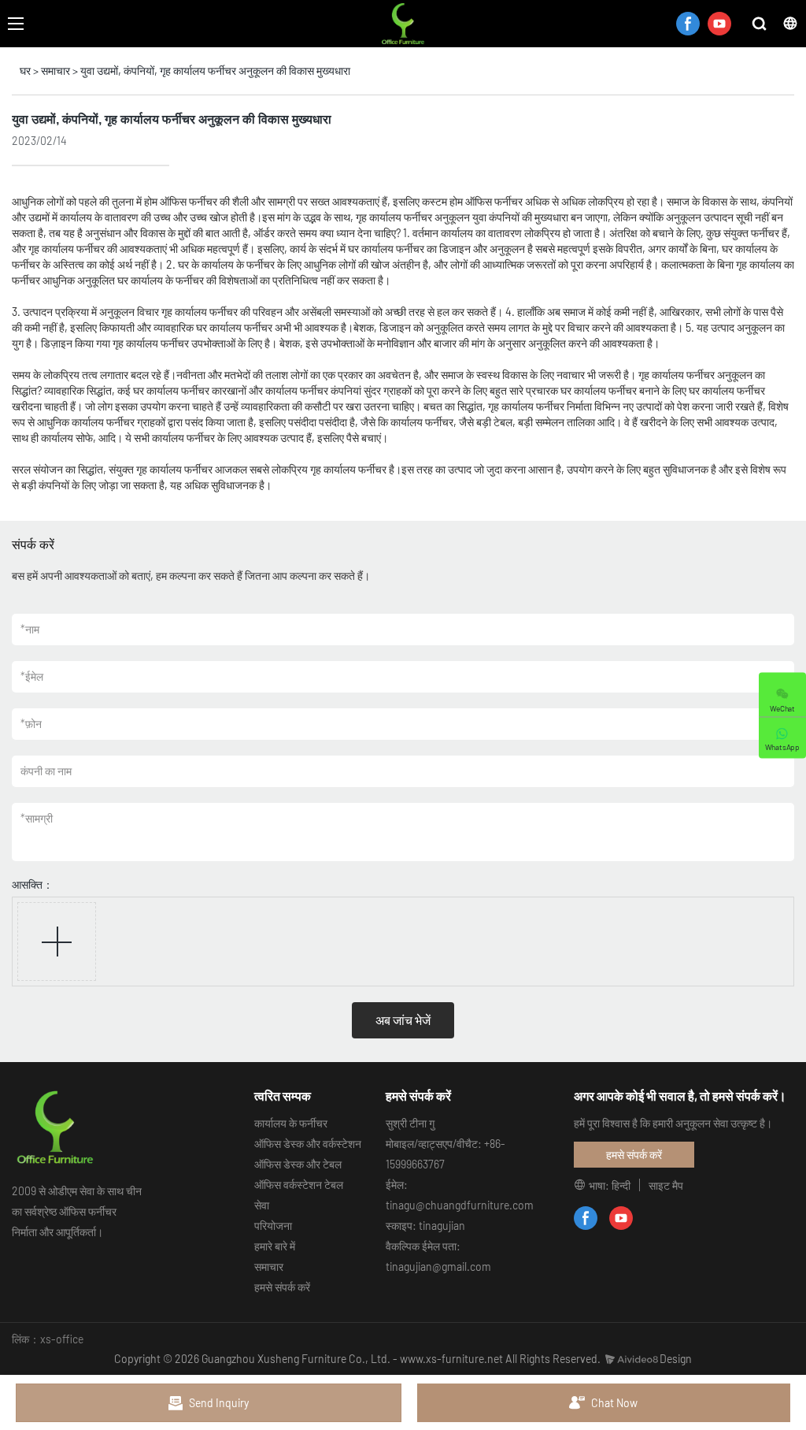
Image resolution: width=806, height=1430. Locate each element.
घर (25, 70)
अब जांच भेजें (403, 1019)
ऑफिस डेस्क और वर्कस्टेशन (307, 1143)
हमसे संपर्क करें (282, 1287)
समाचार (55, 70)
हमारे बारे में (274, 1246)
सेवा (261, 1205)
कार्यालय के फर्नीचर (290, 1123)
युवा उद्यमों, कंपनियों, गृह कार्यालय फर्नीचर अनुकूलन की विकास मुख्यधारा (215, 70)
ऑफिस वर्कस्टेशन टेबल (298, 1184)
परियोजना (273, 1225)
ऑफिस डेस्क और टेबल (298, 1164)
